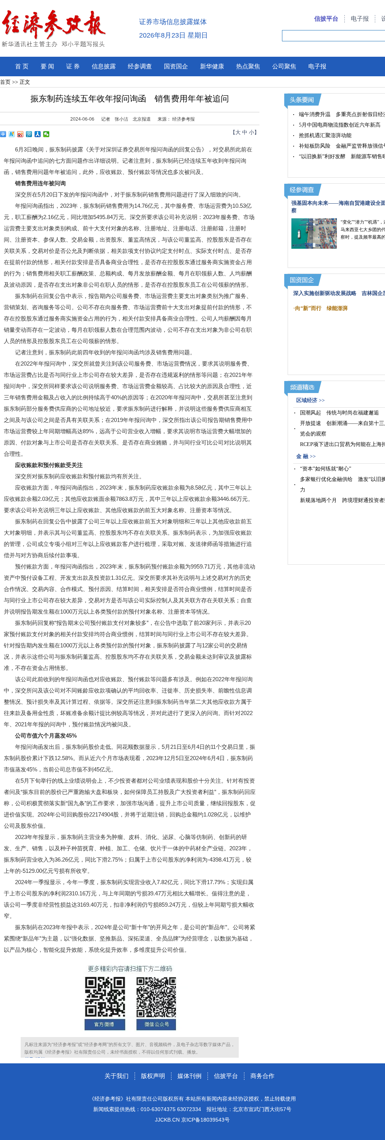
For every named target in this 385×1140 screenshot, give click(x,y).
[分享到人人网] (38, 134)
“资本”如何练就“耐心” (325, 469)
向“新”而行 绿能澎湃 (321, 308)
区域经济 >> (310, 400)
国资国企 (176, 66)
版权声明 (153, 1076)
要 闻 (47, 66)
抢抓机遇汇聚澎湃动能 (325, 135)
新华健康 (212, 66)
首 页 (22, 66)
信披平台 (326, 18)
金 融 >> (306, 456)
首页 (5, 82)
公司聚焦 (284, 66)
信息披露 (104, 66)
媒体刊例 (189, 1076)
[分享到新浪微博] (20, 134)
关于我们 (117, 1076)
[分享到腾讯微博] (29, 134)
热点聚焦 (248, 66)
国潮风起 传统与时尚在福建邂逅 (339, 413)
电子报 (360, 18)
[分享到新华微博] (12, 134)
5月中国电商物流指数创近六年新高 (339, 125)
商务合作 (262, 1076)
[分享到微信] (46, 134)
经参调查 (140, 66)
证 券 (73, 66)
